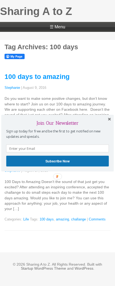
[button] (57, 123)
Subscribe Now (57, 160)
